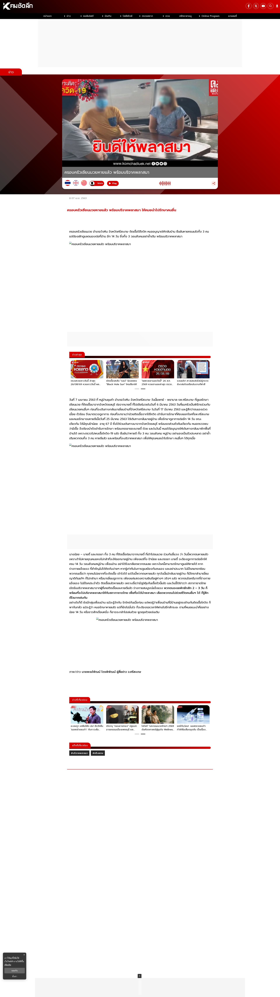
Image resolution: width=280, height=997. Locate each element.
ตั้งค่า (14, 976)
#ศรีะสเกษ (97, 753)
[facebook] (249, 6)
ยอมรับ (15, 970)
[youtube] (263, 6)
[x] (256, 6)
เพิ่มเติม (7, 964)
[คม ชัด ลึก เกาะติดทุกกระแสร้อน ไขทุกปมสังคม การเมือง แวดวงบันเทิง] (140, 6)
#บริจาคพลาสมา (79, 753)
